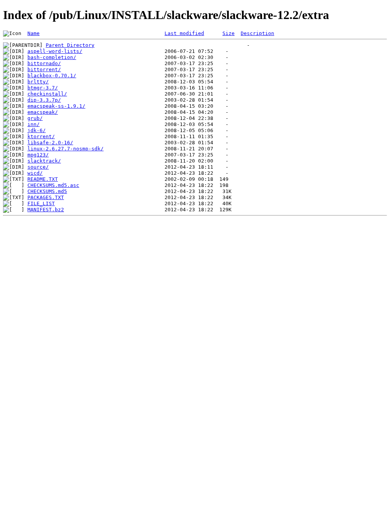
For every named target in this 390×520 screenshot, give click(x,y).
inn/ (33, 124)
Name (33, 33)
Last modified (184, 33)
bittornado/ (44, 63)
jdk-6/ (36, 130)
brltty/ (38, 82)
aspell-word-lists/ (54, 51)
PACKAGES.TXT (45, 197)
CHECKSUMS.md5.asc (53, 185)
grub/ (35, 118)
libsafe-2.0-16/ (50, 142)
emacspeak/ (42, 112)
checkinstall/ (47, 94)
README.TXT (42, 179)
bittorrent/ (44, 69)
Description (257, 33)
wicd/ (35, 173)
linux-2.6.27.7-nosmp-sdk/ (65, 149)
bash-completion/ (51, 57)
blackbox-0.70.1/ (51, 75)
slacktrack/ (44, 161)
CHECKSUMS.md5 (47, 191)
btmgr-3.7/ (42, 88)
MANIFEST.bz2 (45, 209)
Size (228, 33)
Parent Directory (70, 45)
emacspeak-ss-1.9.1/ (56, 106)
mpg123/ (38, 155)
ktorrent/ (41, 136)
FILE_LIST (41, 203)
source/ (38, 167)
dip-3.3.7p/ (44, 100)
